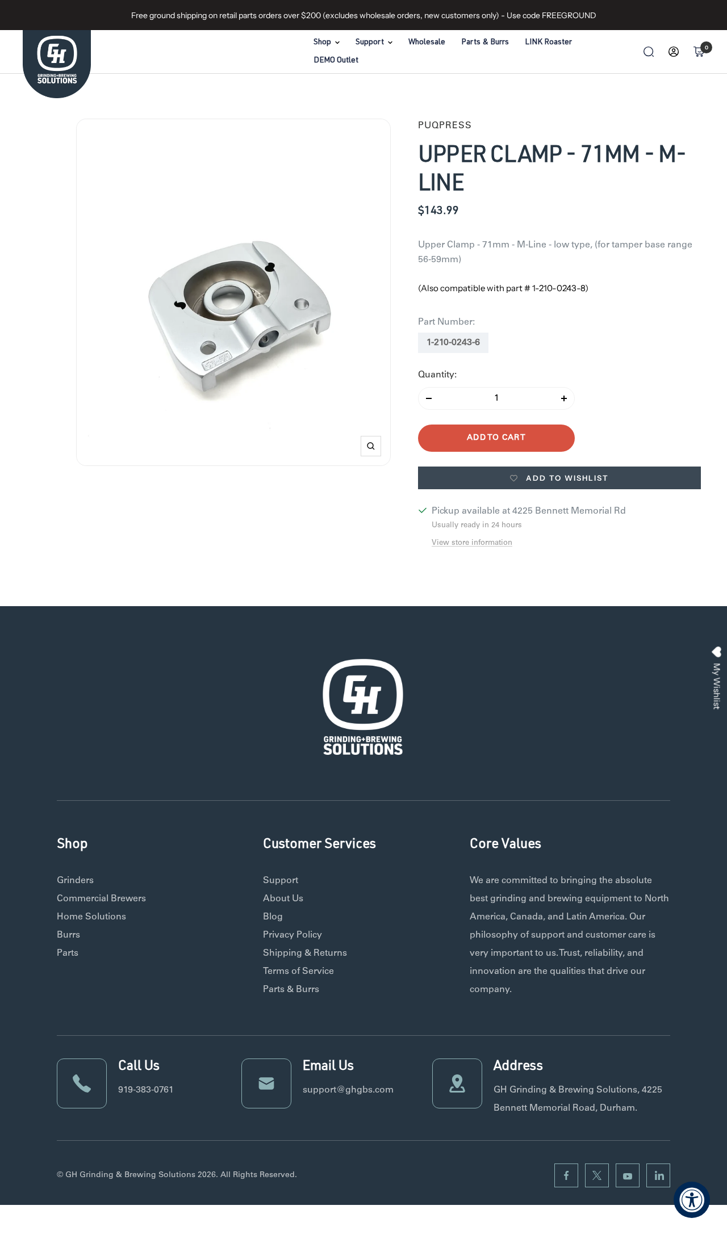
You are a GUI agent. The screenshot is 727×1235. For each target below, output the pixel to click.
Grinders (75, 880)
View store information (472, 543)
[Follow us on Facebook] (566, 1175)
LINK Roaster (548, 43)
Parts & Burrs (485, 43)
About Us (283, 899)
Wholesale (426, 43)
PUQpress (445, 126)
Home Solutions (91, 917)
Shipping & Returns (305, 953)
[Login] (673, 51)
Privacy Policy (292, 935)
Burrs (68, 935)
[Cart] (698, 51)
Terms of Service (298, 971)
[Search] (648, 51)
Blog (273, 917)
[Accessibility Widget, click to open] (692, 1200)
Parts (67, 953)
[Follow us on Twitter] (597, 1175)
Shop (322, 43)
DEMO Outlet (336, 61)
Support (370, 43)
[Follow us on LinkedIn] (658, 1175)
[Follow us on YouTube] (627, 1175)
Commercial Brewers (101, 899)
